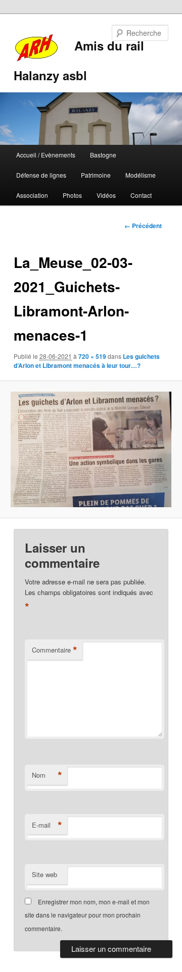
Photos (72, 195)
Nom (47, 775)
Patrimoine (96, 175)
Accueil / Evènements (45, 154)
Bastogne (103, 154)
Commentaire (54, 650)
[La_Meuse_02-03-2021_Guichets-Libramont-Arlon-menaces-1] (91, 449)
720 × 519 (92, 356)
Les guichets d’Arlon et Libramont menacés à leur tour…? (87, 361)
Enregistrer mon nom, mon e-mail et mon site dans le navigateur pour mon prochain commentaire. (87, 915)
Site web (44, 874)
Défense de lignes (41, 175)
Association (32, 195)
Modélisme (140, 175)
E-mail (47, 825)
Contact (141, 195)
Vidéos (106, 195)
